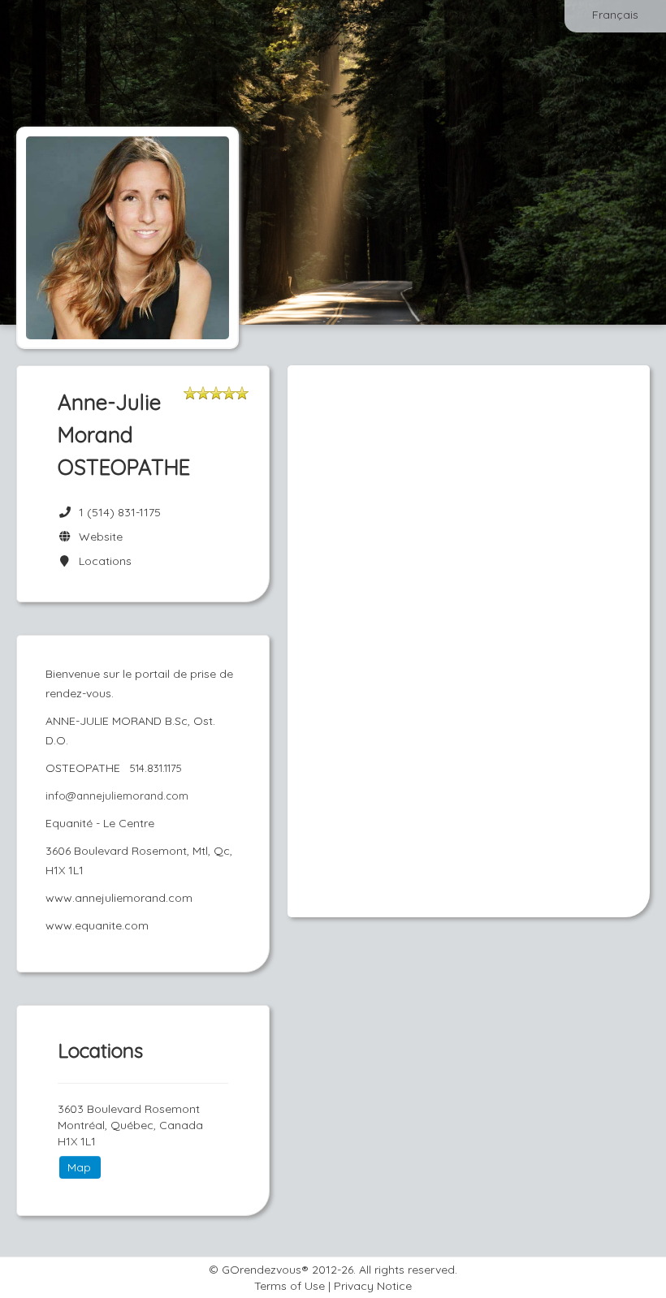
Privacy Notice (373, 1286)
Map (79, 1167)
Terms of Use (289, 1286)
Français (615, 14)
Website (97, 536)
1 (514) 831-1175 (120, 512)
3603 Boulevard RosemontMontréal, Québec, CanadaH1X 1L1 (130, 1125)
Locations (102, 561)
